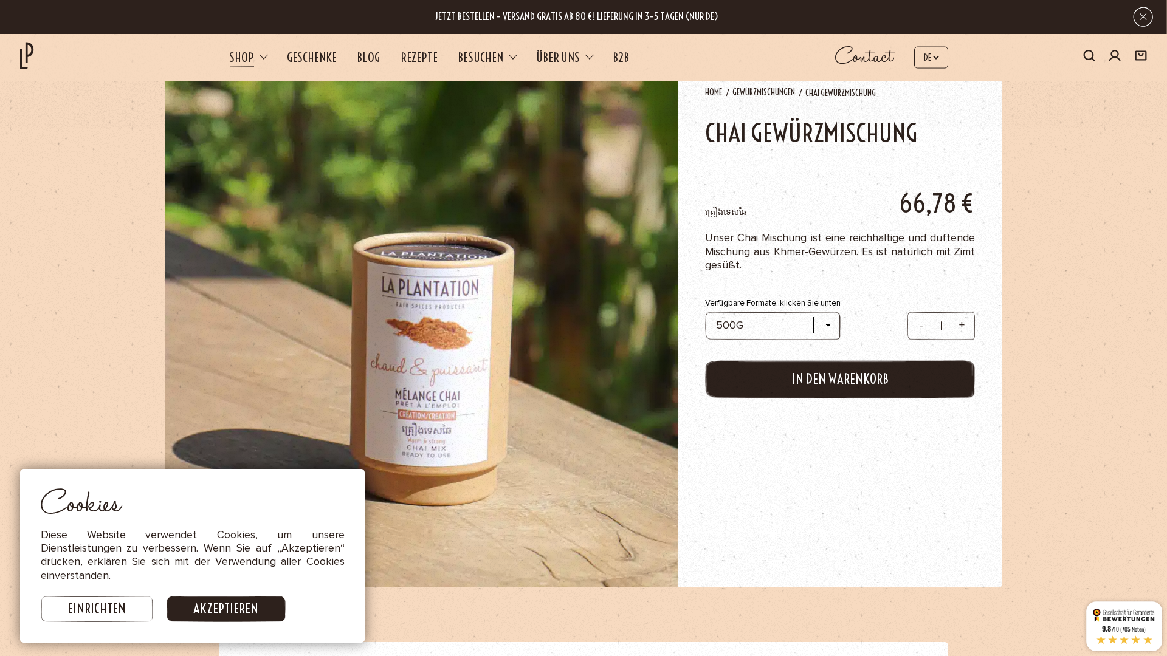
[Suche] (1089, 57)
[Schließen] (1143, 17)
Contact (864, 57)
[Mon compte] (1115, 57)
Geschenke (312, 57)
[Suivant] (914, 327)
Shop (241, 57)
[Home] (26, 55)
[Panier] (1141, 57)
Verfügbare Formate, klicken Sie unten (773, 303)
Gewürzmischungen (763, 92)
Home (713, 92)
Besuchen (480, 57)
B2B (621, 57)
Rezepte (419, 57)
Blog (368, 57)
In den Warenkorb (840, 379)
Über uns (558, 57)
